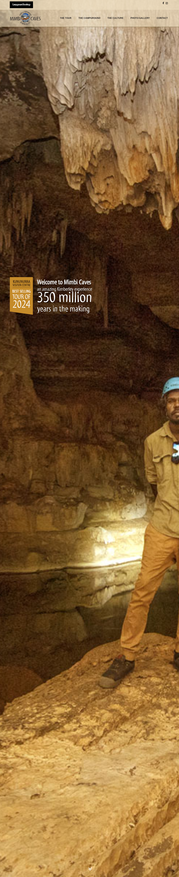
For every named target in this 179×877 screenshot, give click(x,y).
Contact (162, 18)
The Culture (115, 18)
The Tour (65, 18)
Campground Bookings (21, 5)
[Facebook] (163, 4)
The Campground (89, 18)
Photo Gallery (140, 18)
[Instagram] (167, 4)
